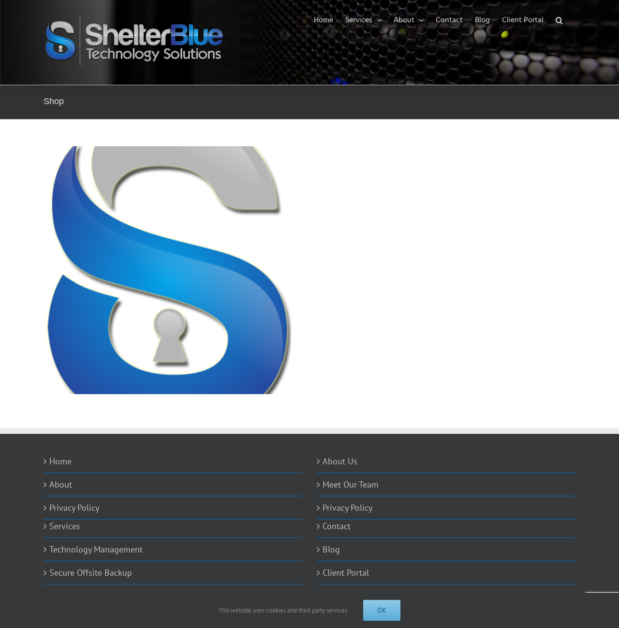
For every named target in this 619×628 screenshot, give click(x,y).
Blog (331, 549)
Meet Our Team (351, 484)
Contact (337, 526)
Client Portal (346, 572)
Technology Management (96, 549)
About (60, 484)
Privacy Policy (74, 507)
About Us (340, 461)
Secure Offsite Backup (90, 572)
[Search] (559, 20)
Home (60, 461)
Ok (381, 610)
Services (64, 526)
